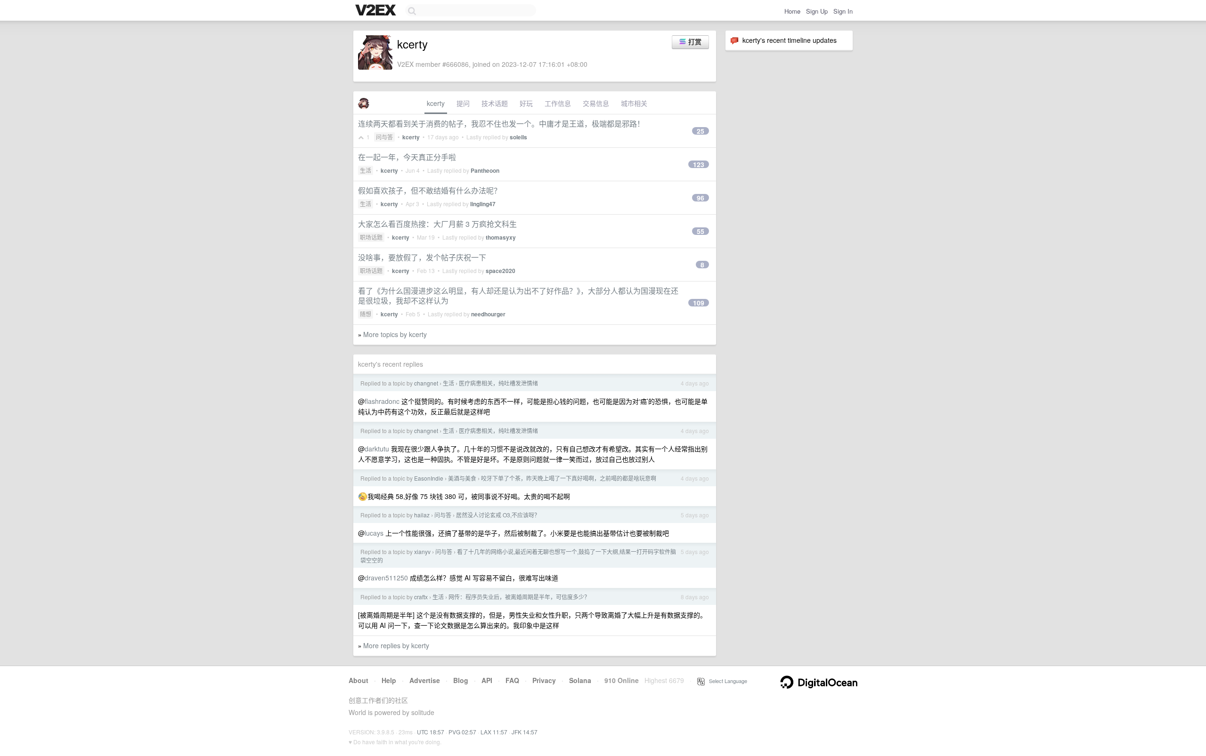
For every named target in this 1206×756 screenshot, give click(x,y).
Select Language (726, 680)
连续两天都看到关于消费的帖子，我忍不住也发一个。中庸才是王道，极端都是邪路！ (501, 123)
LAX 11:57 (494, 732)
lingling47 (483, 204)
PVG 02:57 (462, 732)
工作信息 (558, 103)
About (358, 680)
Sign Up (817, 11)
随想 (365, 314)
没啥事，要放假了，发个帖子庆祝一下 (422, 257)
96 (700, 197)
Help (389, 680)
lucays (374, 533)
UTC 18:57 (430, 732)
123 (698, 164)
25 (700, 131)
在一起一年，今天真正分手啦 (407, 157)
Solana (580, 680)
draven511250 (386, 577)
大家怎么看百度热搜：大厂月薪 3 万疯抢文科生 (437, 223)
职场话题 (371, 237)
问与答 (384, 137)
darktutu (377, 448)
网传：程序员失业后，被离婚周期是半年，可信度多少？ (519, 597)
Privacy (544, 680)
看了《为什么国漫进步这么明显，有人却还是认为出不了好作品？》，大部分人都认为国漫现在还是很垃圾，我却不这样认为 (518, 295)
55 (700, 231)
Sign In (843, 11)
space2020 (500, 270)
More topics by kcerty (395, 334)
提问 (463, 103)
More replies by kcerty (396, 645)
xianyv (422, 551)
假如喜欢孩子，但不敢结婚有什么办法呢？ (429, 190)
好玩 (526, 103)
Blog (460, 680)
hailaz (422, 515)
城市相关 (634, 103)
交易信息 (596, 103)
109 (698, 302)
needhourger (488, 314)
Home (792, 11)
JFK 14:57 (525, 732)
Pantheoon (485, 170)
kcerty (436, 103)
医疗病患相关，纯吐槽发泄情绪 (498, 383)
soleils (518, 137)
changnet (426, 383)
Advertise (424, 680)
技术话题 (494, 103)
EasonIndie (428, 478)
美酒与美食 (462, 478)
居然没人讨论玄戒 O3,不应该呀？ (498, 515)
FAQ (512, 680)
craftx (421, 597)
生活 (365, 170)
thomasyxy (501, 237)
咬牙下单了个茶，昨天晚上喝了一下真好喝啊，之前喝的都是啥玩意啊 (568, 478)
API (486, 680)
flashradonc (382, 401)
